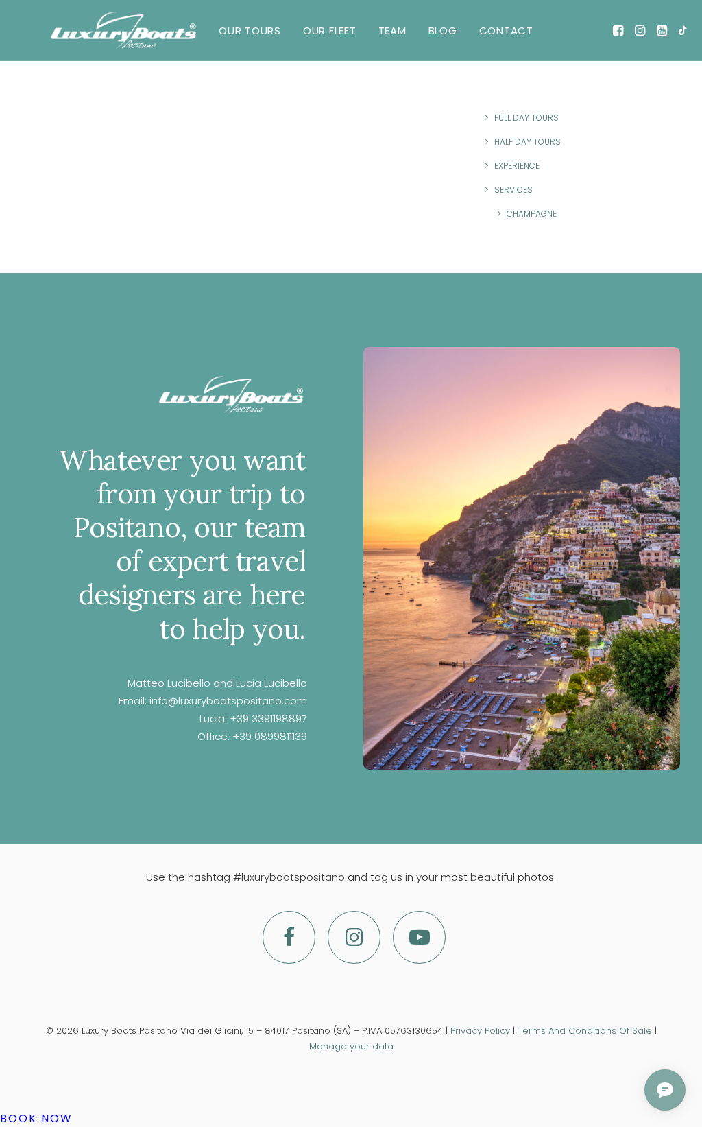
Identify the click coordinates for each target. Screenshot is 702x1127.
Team (392, 30)
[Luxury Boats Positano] (123, 30)
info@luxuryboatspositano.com (228, 700)
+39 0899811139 (269, 736)
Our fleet (329, 30)
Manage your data (351, 1046)
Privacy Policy (480, 1030)
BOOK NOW (36, 1118)
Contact (506, 30)
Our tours (250, 30)
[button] (619, 30)
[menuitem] (250, 30)
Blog (442, 30)
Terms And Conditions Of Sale (585, 1030)
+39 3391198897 (268, 718)
